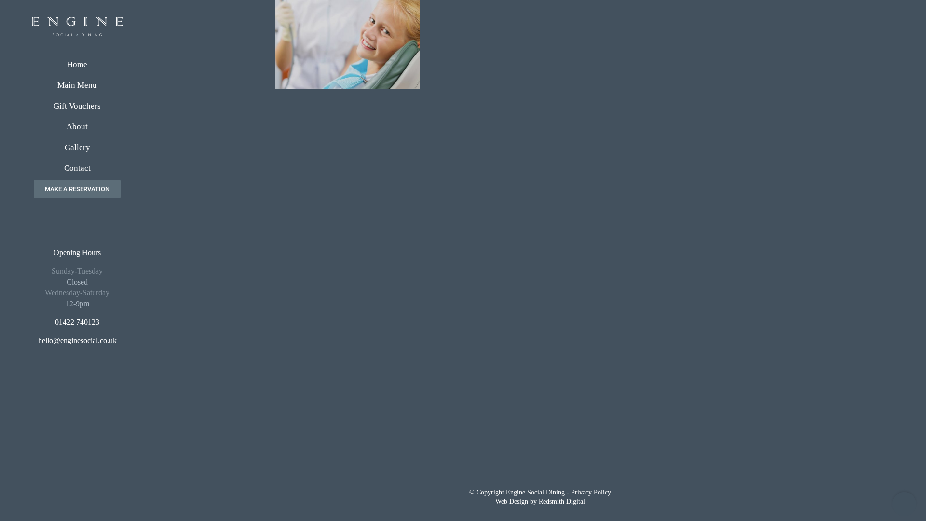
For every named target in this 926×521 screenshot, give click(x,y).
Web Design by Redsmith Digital (540, 501)
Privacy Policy (591, 492)
